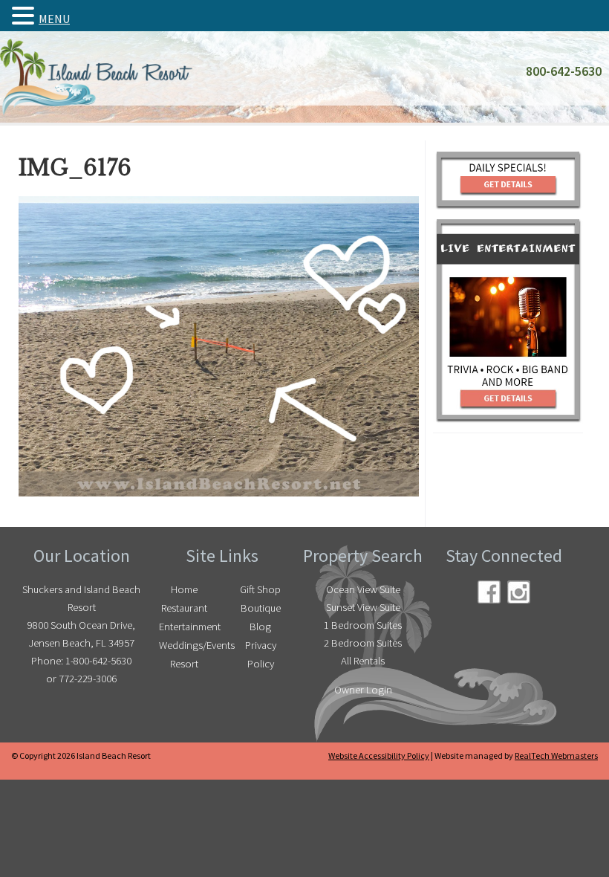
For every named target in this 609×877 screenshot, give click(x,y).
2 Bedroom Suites (363, 643)
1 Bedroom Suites (363, 625)
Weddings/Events (188, 645)
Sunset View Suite (363, 607)
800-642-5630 (564, 71)
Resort (184, 663)
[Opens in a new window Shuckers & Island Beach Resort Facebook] (489, 591)
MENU (54, 18)
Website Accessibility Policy (378, 755)
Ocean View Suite (363, 589)
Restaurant (184, 608)
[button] (25, 15)
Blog (260, 626)
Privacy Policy (260, 654)
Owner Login (363, 689)
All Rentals (363, 660)
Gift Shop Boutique (260, 599)
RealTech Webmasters (556, 755)
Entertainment (188, 626)
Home (184, 589)
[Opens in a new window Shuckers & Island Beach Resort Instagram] (518, 591)
